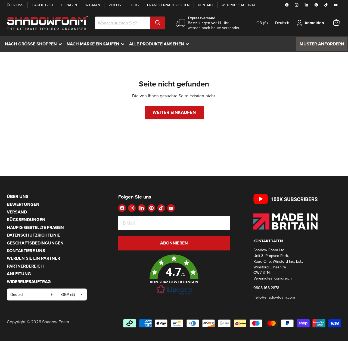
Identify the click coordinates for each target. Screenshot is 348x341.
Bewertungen (23, 204)
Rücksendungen (26, 219)
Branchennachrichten (168, 4)
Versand (17, 212)
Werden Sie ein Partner (33, 258)
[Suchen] (157, 23)
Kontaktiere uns (26, 250)
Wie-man (92, 4)
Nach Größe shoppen (34, 44)
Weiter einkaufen (174, 112)
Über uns (15, 4)
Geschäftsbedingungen (35, 243)
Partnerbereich (25, 266)
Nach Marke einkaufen (97, 44)
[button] (174, 275)
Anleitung (19, 274)
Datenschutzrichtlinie (33, 235)
